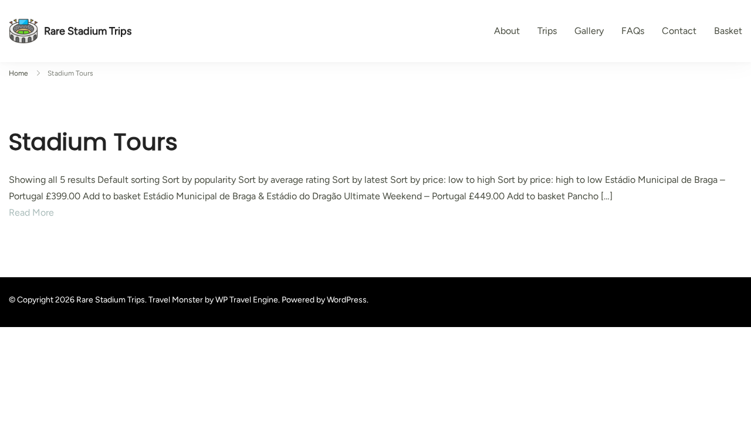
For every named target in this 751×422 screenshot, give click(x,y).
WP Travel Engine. (247, 300)
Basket (728, 30)
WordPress (347, 300)
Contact (679, 30)
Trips (547, 30)
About (507, 30)
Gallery (589, 30)
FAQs (632, 30)
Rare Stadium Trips (87, 31)
